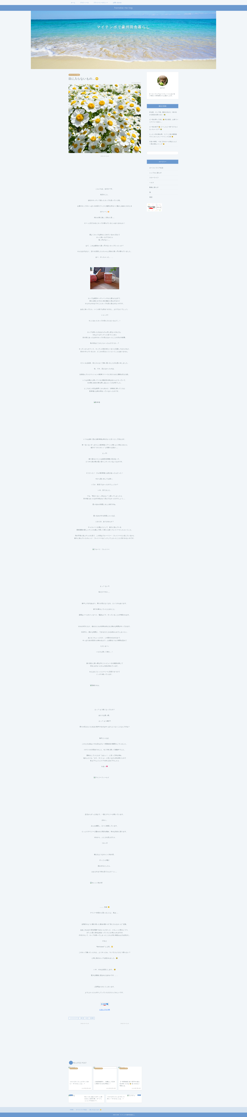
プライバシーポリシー (101, 2)
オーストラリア (73, 1018)
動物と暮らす (154, 187)
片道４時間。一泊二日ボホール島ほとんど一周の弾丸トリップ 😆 (163, 143)
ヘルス (151, 182)
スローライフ (154, 177)
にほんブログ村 (104, 1009)
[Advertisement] (105, 171)
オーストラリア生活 (74, 74)
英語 (150, 197)
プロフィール (84, 2)
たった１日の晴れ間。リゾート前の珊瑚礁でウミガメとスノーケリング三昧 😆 (163, 136)
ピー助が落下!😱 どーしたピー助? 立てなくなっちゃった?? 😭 (163, 128)
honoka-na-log (123, 7)
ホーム (73, 2)
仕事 (81, 1018)
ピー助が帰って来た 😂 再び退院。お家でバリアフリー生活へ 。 (163, 121)
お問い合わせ (117, 2)
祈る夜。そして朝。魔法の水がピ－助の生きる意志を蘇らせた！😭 (163, 113)
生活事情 (92, 1018)
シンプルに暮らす (155, 173)
